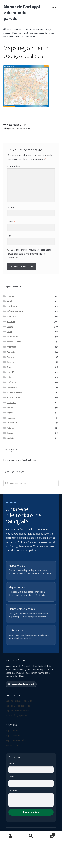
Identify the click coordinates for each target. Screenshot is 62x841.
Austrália (11, 352)
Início (9, 29)
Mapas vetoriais (13, 735)
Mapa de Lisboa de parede (18, 705)
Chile (9, 377)
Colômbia (11, 382)
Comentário (14, 166)
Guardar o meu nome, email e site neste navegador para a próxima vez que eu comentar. (29, 253)
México (10, 407)
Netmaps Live (12, 745)
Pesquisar (31, 836)
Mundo (10, 301)
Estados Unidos (14, 397)
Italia (9, 331)
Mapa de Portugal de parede (19, 700)
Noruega (11, 417)
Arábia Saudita (14, 341)
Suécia (10, 433)
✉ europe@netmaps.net (21, 684)
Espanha (11, 321)
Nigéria (10, 412)
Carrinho (47, 833)
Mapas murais (12, 730)
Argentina (11, 346)
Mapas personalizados (16, 740)
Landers (28, 29)
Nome (11, 207)
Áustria (10, 357)
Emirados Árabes (15, 392)
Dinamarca (12, 387)
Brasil (9, 367)
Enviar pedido (31, 812)
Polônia (10, 427)
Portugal (11, 296)
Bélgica (10, 362)
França (10, 326)
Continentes (12, 306)
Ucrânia (10, 438)
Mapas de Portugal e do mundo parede (21, 12)
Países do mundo (15, 311)
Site (9, 235)
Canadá (10, 372)
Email (11, 221)
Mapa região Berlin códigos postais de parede (33, 32)
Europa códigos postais (16, 715)
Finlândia (11, 402)
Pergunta (12, 790)
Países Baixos (13, 422)
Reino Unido (12, 336)
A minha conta (10, 836)
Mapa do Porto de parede (17, 710)
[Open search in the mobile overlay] (31, 483)
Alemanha (18, 29)
